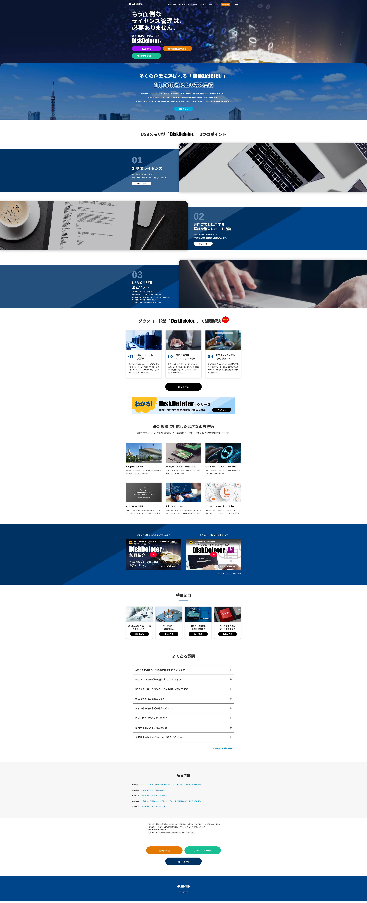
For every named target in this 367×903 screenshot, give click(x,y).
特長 (169, 4)
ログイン (217, 4)
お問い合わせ (183, 861)
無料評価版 (225, 4)
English (235, 4)
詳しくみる (183, 109)
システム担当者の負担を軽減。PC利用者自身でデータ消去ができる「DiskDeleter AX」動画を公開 (171, 785)
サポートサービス (183, 4)
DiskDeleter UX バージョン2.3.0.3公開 (153, 790)
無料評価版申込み (177, 48)
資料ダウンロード (146, 56)
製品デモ (146, 48)
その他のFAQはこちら (222, 748)
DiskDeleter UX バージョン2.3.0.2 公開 (153, 796)
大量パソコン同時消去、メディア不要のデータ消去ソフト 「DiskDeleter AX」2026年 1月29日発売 (171, 801)
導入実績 (194, 4)
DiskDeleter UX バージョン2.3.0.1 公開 (153, 806)
